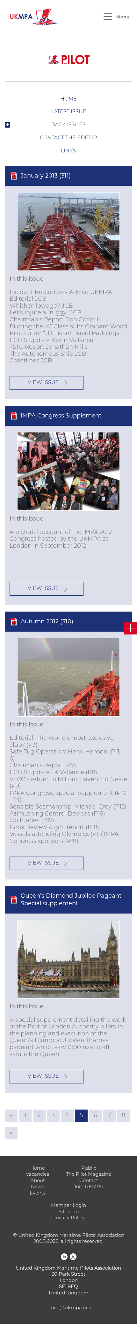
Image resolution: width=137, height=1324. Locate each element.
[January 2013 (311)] (68, 231)
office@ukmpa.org (69, 1308)
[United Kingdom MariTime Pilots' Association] (33, 17)
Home (68, 99)
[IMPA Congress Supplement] (68, 471)
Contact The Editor (68, 138)
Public (88, 1168)
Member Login (68, 1205)
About (37, 1181)
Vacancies (37, 1174)
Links (68, 151)
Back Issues (68, 125)
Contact (88, 1181)
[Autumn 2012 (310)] (68, 677)
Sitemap (69, 1212)
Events (38, 1193)
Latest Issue (68, 112)
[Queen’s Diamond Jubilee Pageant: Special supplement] (68, 959)
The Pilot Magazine (88, 1174)
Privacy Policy (68, 1218)
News (37, 1187)
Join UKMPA (88, 1187)
